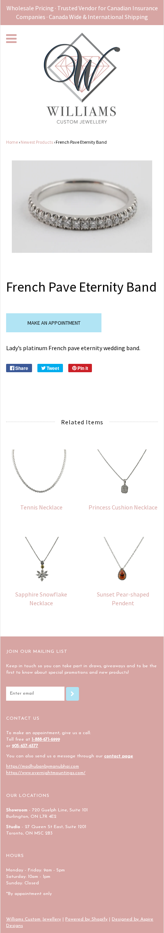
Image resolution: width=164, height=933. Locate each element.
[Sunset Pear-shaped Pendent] (123, 560)
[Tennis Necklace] (41, 472)
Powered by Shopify (86, 919)
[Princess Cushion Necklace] (123, 472)
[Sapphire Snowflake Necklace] (41, 560)
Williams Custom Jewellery (33, 919)
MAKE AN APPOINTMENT (53, 322)
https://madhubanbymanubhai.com (42, 766)
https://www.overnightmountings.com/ (45, 773)
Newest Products (37, 142)
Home (12, 142)
